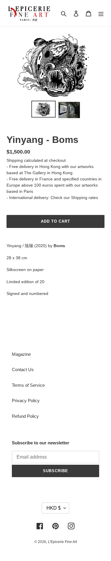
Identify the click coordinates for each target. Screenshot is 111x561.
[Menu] (101, 13)
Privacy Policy (26, 400)
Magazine (21, 354)
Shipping (15, 160)
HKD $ (53, 508)
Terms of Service (28, 385)
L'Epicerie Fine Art (62, 542)
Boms (59, 245)
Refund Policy (25, 416)
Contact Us (23, 369)
